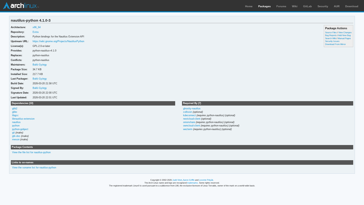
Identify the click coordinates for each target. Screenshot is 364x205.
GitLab (307, 6)
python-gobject (20, 129)
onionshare (189, 122)
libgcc (15, 115)
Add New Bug (344, 35)
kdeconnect (189, 115)
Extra (35, 32)
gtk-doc (16, 136)
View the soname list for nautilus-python (34, 167)
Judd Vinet (177, 180)
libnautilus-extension (23, 118)
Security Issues (332, 41)
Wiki (294, 6)
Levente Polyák (206, 180)
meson (16, 139)
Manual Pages (344, 38)
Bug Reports (331, 35)
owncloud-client (191, 125)
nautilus (16, 122)
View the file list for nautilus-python (31, 152)
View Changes (345, 32)
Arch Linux (21, 5)
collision (187, 111)
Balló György (40, 64)
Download (351, 6)
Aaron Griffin (189, 180)
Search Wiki (330, 38)
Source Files (331, 32)
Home (249, 6)
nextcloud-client (191, 118)
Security (323, 6)
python (16, 125)
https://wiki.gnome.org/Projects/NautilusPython (58, 41)
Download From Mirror (335, 44)
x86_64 (37, 27)
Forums (281, 6)
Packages (264, 6)
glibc (14, 111)
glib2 (14, 108)
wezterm (187, 129)
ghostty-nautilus (192, 108)
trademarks (192, 183)
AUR (337, 6)
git (13, 132)
